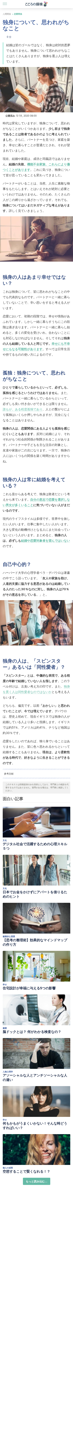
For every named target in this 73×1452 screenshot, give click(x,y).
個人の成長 (8, 1167)
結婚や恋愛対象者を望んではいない (45, 540)
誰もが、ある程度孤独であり (22, 409)
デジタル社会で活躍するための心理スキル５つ (35, 846)
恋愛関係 (18, 14)
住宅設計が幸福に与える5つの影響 (29, 988)
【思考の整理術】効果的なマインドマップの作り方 (35, 942)
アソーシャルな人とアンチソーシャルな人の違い (35, 1077)
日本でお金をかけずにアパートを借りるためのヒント (35, 894)
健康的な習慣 (9, 936)
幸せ (5, 984)
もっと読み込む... (36, 1181)
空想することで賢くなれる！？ (26, 1171)
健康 (5, 1028)
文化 (5, 840)
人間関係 (7, 14)
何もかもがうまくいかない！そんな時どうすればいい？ (35, 1125)
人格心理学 (8, 1071)
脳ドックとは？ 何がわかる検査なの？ (32, 1032)
